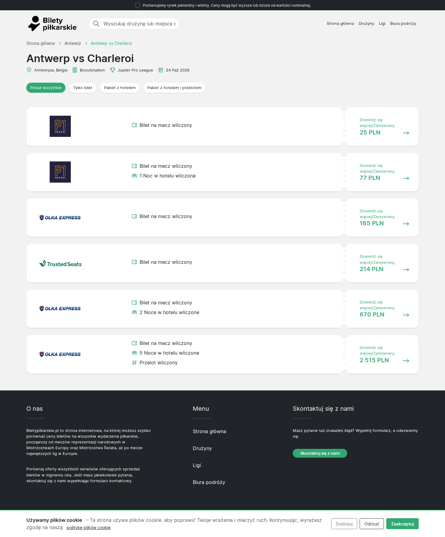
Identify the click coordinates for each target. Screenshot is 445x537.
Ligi (382, 23)
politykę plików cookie (88, 527)
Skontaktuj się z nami (320, 453)
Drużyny (366, 23)
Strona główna (340, 23)
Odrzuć (371, 523)
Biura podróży (403, 23)
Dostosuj (344, 523)
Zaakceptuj (402, 523)
